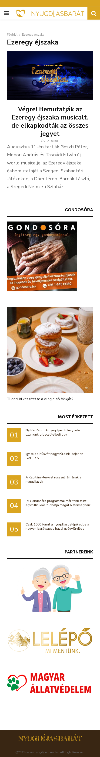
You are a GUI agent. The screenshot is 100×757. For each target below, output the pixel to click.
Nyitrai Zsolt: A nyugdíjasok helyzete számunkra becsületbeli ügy (53, 432)
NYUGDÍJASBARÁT (50, 738)
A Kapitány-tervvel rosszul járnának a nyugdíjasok (53, 479)
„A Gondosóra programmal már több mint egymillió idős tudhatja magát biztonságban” (58, 503)
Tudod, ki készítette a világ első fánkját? (40, 399)
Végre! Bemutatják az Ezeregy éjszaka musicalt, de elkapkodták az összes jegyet (50, 121)
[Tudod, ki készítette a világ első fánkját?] (50, 350)
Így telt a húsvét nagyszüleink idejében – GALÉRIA (56, 456)
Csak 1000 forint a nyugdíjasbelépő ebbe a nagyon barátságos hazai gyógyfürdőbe (57, 526)
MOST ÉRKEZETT (75, 417)
